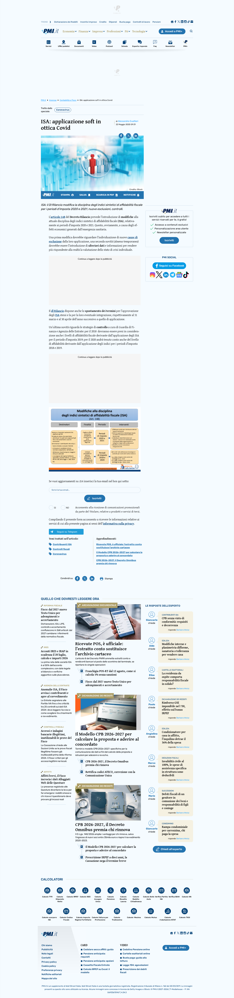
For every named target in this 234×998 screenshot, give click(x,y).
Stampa (65, 195)
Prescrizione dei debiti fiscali (133, 971)
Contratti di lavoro (141, 22)
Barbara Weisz (182, 630)
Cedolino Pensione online (136, 949)
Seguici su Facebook (171, 265)
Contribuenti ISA (62, 544)
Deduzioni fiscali (170, 758)
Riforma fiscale (53, 605)
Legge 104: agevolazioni (135, 965)
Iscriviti (169, 240)
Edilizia (165, 641)
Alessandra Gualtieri (128, 121)
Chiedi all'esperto (171, 849)
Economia (68, 31)
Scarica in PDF (105, 195)
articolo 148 (58, 217)
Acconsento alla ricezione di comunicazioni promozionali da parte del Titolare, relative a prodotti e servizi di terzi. (107, 509)
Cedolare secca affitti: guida (98, 949)
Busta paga (124, 22)
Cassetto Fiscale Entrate (96, 965)
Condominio (167, 823)
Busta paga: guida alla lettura (133, 959)
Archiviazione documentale (99, 605)
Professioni (114, 31)
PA (126, 31)
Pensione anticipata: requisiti (93, 955)
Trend (44, 22)
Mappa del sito (49, 978)
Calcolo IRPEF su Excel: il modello (95, 971)
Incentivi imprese (88, 22)
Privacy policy (49, 962)
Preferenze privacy (52, 970)
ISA (57, 315)
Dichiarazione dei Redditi (66, 22)
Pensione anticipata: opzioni (98, 961)
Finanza (83, 31)
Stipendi (113, 22)
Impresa (97, 31)
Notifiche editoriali (52, 974)
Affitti (48, 772)
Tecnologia (138, 31)
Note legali (47, 953)
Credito (102, 22)
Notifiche (130, 195)
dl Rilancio (57, 311)
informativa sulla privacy (118, 523)
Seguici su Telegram (67, 531)
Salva (83, 195)
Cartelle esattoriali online (136, 953)
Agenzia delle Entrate (56, 685)
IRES (46, 647)
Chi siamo (47, 945)
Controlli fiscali (61, 549)
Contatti (46, 957)
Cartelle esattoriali (172, 670)
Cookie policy (49, 966)
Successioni (168, 791)
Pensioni (156, 22)
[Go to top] (201, 987)
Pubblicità (47, 949)
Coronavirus (62, 109)
